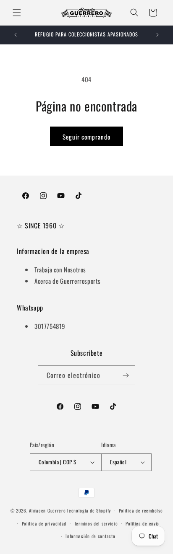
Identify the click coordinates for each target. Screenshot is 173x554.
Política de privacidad (44, 523)
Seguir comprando (86, 136)
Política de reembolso (141, 510)
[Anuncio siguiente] (157, 35)
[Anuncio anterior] (15, 35)
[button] (17, 12)
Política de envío (142, 523)
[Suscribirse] (125, 375)
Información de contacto (90, 536)
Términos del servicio (96, 523)
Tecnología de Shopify (89, 510)
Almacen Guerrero (47, 510)
